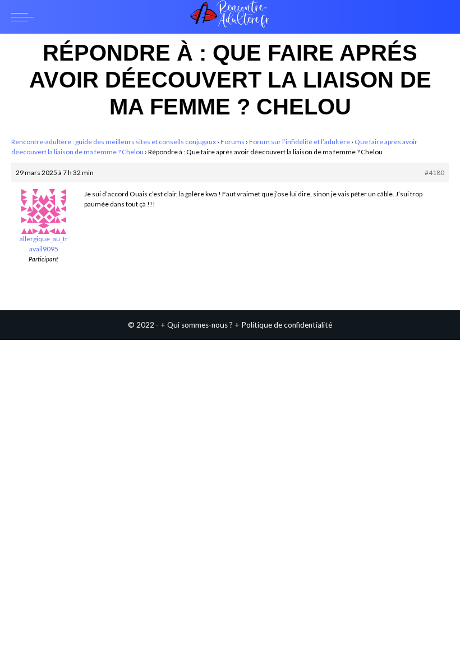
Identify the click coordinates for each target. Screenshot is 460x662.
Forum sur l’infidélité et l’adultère (299, 141)
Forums (232, 141)
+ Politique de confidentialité (283, 324)
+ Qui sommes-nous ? (196, 324)
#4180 (434, 172)
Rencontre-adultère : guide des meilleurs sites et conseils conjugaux (113, 141)
